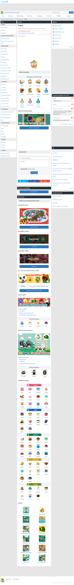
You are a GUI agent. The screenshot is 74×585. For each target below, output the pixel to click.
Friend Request (56, 118)
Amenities (3, 142)
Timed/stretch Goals (6, 70)
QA (2, 120)
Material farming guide (34, 127)
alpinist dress (22, 359)
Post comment (34, 172)
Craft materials (4, 125)
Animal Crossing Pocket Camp (11, 12)
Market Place (4, 92)
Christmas (10, 16)
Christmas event (34, 227)
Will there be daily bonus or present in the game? (62, 175)
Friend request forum (6, 114)
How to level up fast (5, 68)
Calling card (4, 76)
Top (3, 16)
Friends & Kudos (5, 73)
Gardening (39, 16)
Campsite (3, 87)
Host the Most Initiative (58, 108)
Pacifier (54, 98)
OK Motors (3, 90)
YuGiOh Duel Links (57, 199)
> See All (70, 47)
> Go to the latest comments (66, 124)
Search (71, 12)
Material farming (5, 59)
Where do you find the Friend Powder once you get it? (63, 152)
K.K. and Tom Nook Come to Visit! (34, 290)
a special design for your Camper (27, 363)
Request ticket (4, 65)
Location (3, 84)
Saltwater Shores (5, 100)
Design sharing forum (6, 117)
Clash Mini (55, 203)
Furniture (49, 16)
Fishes (2, 134)
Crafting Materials (19, 19)
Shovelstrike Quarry (6, 95)
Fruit (2, 128)
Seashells (3, 136)
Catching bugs (4, 54)
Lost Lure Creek (5, 106)
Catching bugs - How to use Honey (27, 315)
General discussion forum (7, 112)
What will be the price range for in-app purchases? (61, 184)
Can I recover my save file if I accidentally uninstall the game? (62, 169)
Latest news (4, 27)
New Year (29, 16)
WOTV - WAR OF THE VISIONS (60, 206)
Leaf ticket (3, 62)
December (34, 246)
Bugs (2, 131)
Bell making (4, 51)
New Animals (20, 16)
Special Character (5, 153)
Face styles (4, 48)
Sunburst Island (5, 98)
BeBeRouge (55, 159)
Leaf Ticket (22, 311)
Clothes (59, 16)
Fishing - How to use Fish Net (26, 313)
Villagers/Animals (5, 156)
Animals (69, 16)
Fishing (3, 57)
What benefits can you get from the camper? (61, 164)
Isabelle (54, 104)
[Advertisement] (37, 7)
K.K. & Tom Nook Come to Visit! (7, 42)
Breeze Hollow (4, 103)
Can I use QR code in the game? (60, 179)
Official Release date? (58, 156)
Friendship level (5, 78)
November (34, 266)
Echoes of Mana (56, 196)
